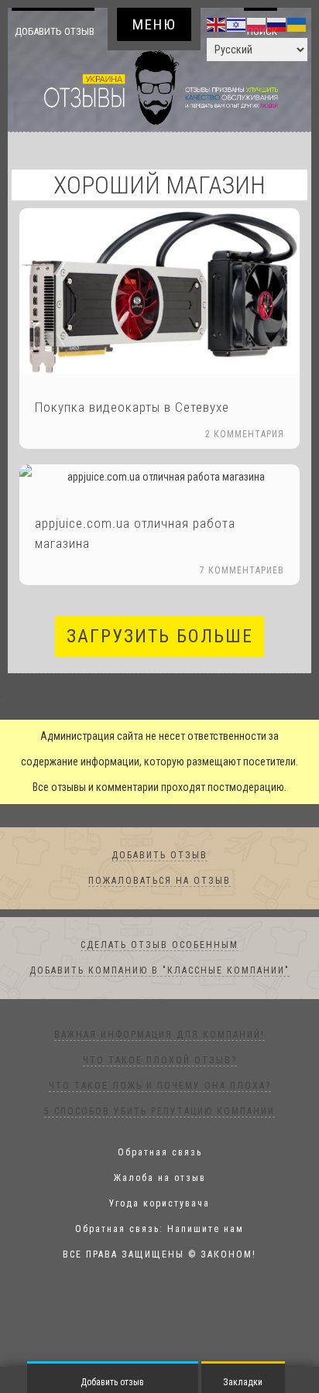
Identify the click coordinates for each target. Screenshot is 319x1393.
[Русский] (277, 24)
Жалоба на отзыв (160, 1204)
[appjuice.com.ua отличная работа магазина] (159, 503)
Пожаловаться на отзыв (159, 907)
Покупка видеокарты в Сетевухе (132, 433)
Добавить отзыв (54, 43)
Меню (154, 24)
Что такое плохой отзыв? (160, 1086)
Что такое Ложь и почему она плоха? (160, 1112)
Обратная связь (160, 1178)
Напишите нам (205, 1255)
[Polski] (257, 24)
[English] (217, 24)
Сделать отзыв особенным (159, 971)
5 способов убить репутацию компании (159, 1137)
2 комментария (244, 460)
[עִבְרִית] (237, 24)
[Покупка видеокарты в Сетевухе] (159, 317)
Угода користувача (159, 1229)
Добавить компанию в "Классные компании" (159, 996)
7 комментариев (242, 596)
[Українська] (297, 24)
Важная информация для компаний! (159, 1061)
